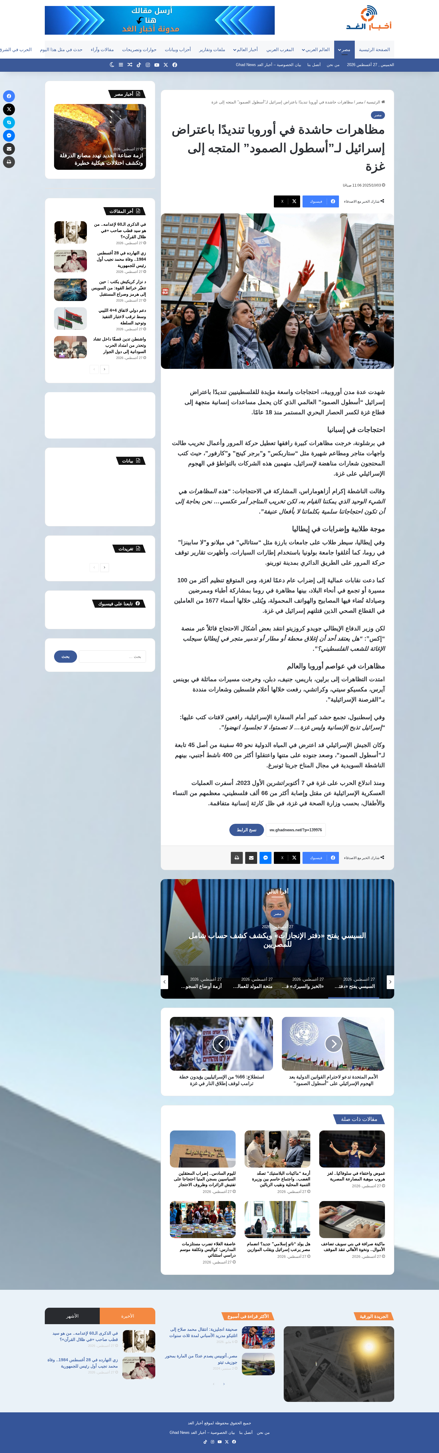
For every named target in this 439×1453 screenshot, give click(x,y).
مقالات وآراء (102, 49)
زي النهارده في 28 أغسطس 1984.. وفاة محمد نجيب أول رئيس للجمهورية (121, 259)
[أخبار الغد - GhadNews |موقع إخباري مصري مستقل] (368, 17)
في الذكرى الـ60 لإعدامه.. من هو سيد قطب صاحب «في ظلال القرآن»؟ (120, 230)
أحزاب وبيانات (178, 49)
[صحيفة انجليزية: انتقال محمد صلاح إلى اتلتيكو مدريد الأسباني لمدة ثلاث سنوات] (258, 1337)
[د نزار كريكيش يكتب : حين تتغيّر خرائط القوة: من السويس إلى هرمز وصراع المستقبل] (70, 290)
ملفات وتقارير (212, 49)
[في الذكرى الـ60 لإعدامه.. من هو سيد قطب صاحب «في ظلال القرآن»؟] (70, 232)
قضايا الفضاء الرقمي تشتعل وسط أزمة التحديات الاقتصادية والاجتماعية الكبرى (103, 155)
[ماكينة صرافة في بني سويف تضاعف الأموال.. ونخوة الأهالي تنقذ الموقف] (352, 1219)
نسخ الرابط (247, 829)
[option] (277, 939)
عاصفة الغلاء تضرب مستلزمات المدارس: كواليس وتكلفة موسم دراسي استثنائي (208, 1249)
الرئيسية (373, 102)
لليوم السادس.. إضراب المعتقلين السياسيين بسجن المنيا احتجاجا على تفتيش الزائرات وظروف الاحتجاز (205, 1179)
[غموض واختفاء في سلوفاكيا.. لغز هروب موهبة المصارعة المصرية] (352, 1149)
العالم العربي (318, 49)
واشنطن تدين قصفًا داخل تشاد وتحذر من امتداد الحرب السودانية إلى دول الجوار (119, 345)
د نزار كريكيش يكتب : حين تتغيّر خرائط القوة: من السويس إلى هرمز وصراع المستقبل (118, 288)
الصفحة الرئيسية (374, 49)
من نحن (333, 64)
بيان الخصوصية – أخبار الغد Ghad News (268, 64)
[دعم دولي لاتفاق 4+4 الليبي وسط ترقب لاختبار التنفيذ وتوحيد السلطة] (70, 318)
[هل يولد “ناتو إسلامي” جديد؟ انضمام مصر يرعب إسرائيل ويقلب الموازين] (277, 1219)
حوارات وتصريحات (139, 49)
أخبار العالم (247, 49)
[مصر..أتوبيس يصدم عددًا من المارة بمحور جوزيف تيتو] (258, 1364)
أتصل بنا (314, 64)
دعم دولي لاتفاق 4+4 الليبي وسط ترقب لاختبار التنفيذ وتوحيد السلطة (122, 316)
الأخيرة (127, 1315)
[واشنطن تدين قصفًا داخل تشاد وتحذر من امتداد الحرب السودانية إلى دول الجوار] (70, 347)
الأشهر (72, 1315)
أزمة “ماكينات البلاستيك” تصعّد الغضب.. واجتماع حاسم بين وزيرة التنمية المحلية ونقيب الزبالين (281, 1179)
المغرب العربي (280, 49)
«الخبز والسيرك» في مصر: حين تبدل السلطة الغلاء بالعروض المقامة (278, 939)
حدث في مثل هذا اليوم (61, 49)
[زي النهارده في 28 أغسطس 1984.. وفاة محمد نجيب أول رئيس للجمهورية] (70, 261)
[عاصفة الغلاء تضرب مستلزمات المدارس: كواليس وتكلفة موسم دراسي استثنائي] (203, 1219)
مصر (346, 49)
